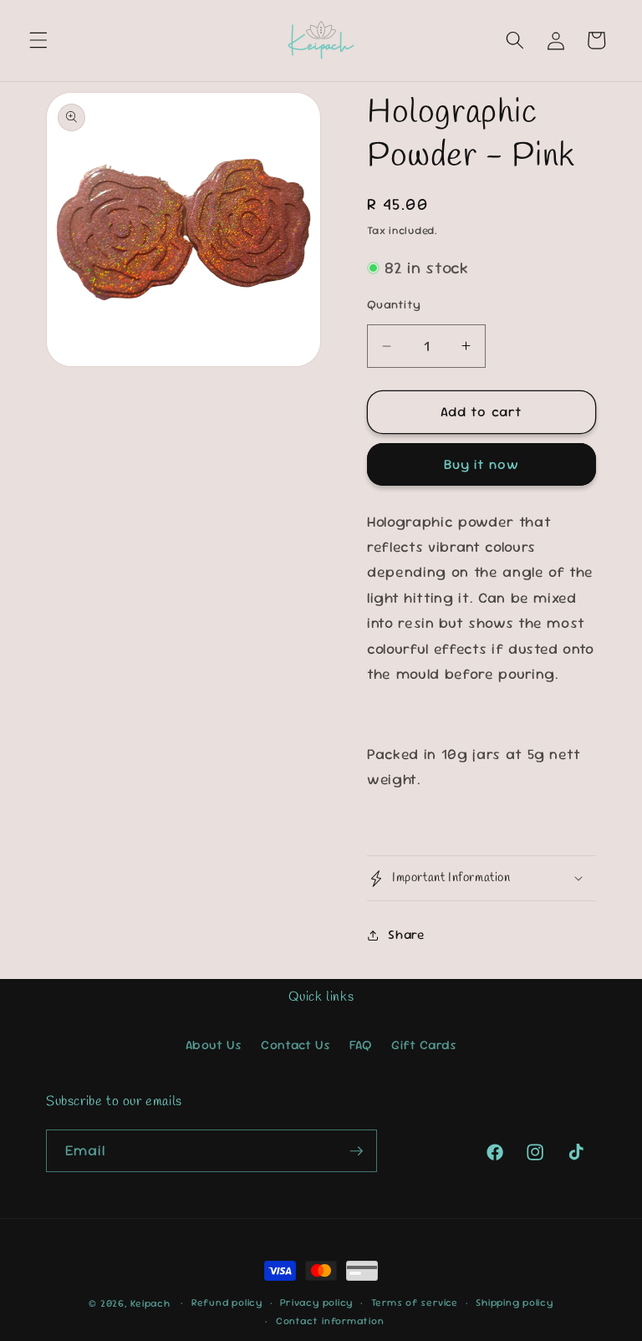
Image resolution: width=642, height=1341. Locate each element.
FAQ (361, 1045)
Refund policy (226, 1302)
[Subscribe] (356, 1151)
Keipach (150, 1303)
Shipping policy (514, 1302)
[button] (38, 40)
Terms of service (414, 1302)
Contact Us (296, 1045)
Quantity (394, 304)
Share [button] (406, 934)
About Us (214, 1045)
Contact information (330, 1321)
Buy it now (482, 464)
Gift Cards (424, 1045)
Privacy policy (316, 1302)
